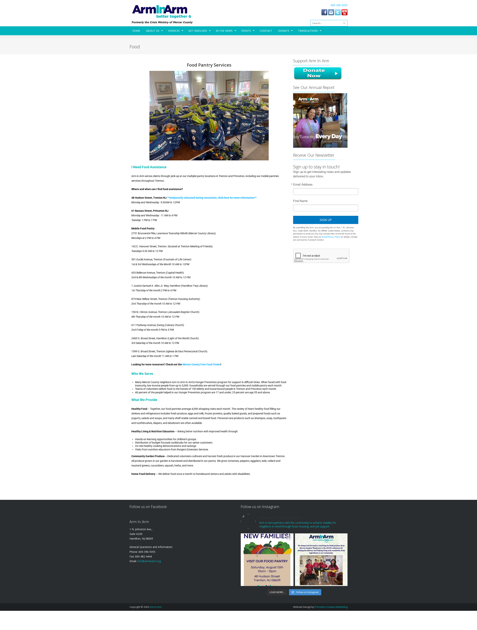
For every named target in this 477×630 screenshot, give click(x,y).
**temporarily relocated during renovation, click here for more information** (212, 197)
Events (246, 30)
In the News (224, 30)
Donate (283, 30)
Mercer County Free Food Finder (201, 364)
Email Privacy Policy (331, 236)
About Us (152, 30)
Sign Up (326, 220)
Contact (266, 30)
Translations (308, 30)
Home (136, 30)
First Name (300, 200)
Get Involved (197, 30)
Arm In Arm (155, 607)
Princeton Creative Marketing (331, 607)
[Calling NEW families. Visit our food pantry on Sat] (267, 559)
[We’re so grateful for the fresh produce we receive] (321, 559)
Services (174, 30)
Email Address (302, 184)
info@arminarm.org (149, 561)
